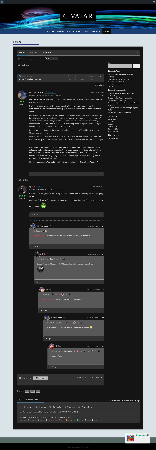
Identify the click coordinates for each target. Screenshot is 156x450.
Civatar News (63, 31)
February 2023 (113, 127)
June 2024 (111, 122)
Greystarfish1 (112, 98)
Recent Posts (46, 53)
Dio (33, 186)
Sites (87, 31)
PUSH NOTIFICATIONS (70, 412)
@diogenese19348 (39, 236)
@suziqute (50, 328)
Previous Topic (84, 377)
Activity (50, 31)
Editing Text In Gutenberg (116, 84)
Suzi (31, 79)
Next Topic (95, 377)
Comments (111, 86)
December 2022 (113, 129)
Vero (109, 103)
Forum (106, 31)
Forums (22, 53)
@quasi (39, 264)
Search (110, 63)
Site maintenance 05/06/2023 (117, 81)
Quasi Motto (37, 92)
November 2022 (113, 131)
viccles (110, 93)
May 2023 (111, 124)
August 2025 (112, 119)
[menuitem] (2, 2)
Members (77, 31)
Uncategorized (113, 138)
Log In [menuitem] (7, 2)
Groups (96, 31)
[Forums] (19, 59)
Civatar (78, 16)
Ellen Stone (43, 412)
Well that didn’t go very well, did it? (119, 79)
